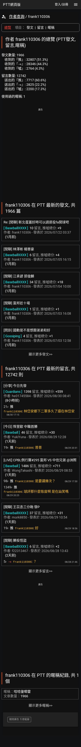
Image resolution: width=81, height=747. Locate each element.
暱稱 (51, 28)
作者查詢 (16, 16)
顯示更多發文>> (40, 354)
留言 (40, 28)
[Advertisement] (40, 152)
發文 (30, 28)
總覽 (7, 28)
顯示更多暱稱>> (40, 705)
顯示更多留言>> (40, 571)
